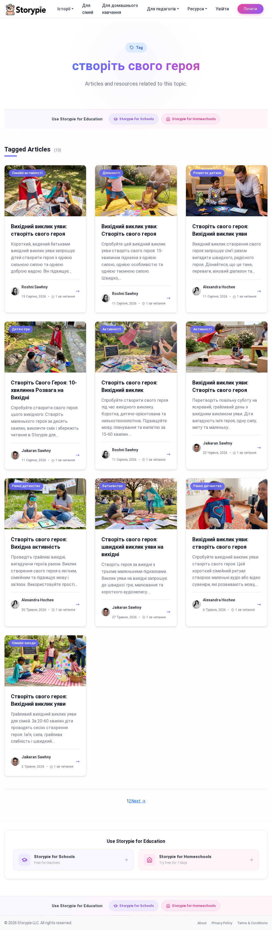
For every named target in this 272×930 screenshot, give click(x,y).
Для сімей (87, 9)
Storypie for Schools (136, 119)
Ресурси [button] (196, 8)
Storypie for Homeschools (194, 119)
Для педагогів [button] (161, 8)
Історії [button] (63, 8)
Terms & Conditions (252, 923)
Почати (250, 9)
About (202, 923)
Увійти (222, 8)
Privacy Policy (222, 923)
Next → (138, 801)
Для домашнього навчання (120, 9)
